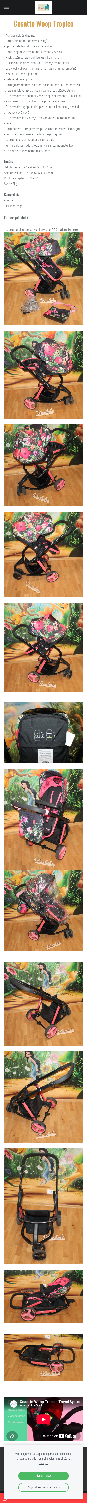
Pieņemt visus (43, 1475)
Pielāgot (43, 1463)
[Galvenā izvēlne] (6, 7)
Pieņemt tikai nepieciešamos (43, 1487)
